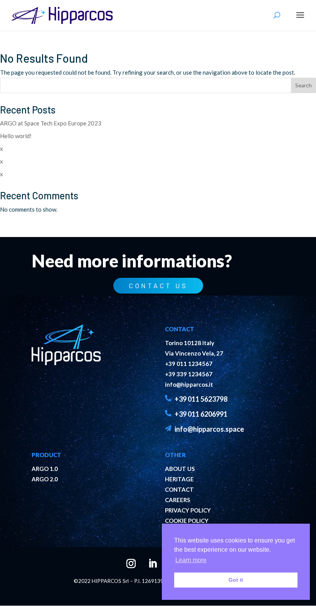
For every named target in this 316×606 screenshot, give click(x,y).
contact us (158, 285)
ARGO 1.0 (45, 468)
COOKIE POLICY (186, 520)
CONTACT (179, 489)
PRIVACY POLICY (188, 510)
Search (303, 85)
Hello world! (16, 135)
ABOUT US (180, 468)
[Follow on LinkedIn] (147, 558)
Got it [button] (236, 580)
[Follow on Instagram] (125, 558)
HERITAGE (179, 479)
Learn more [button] (191, 560)
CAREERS (177, 499)
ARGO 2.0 (45, 479)
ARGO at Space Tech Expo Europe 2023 (50, 123)
